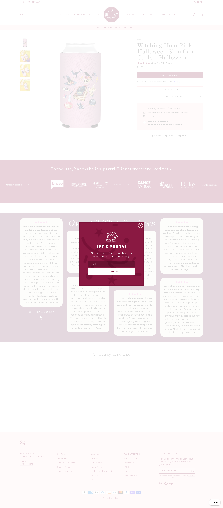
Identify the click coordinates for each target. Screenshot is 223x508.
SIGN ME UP (112, 271)
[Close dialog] (140, 225)
